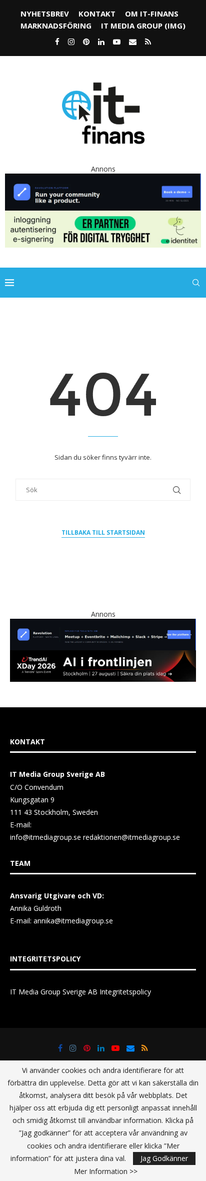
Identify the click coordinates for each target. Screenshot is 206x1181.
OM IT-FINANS (151, 14)
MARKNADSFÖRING (56, 26)
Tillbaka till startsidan (103, 532)
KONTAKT (97, 14)
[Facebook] (57, 42)
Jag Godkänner (164, 1158)
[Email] (132, 42)
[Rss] (148, 42)
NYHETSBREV (44, 14)
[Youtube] (116, 42)
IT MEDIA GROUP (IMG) (143, 26)
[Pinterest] (86, 42)
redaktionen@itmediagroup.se (131, 837)
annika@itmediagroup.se (73, 920)
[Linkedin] (101, 42)
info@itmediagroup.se (45, 837)
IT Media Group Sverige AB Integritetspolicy (80, 991)
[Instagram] (71, 42)
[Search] (196, 282)
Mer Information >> (106, 1171)
